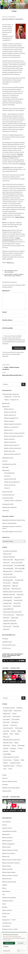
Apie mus (5, 778)
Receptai (4, 470)
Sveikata (16, 606)
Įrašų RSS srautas (7, 642)
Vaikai (6, 617)
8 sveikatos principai (10, 551)
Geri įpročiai (17, 275)
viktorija (13, 16)
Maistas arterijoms (9, 412)
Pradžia (4, 775)
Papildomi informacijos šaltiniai (11, 788)
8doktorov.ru (10, 262)
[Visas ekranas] (23, 682)
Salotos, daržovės (9, 485)
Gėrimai (6, 476)
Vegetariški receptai (10, 623)
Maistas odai (7, 430)
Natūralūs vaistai (9, 594)
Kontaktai (5, 784)
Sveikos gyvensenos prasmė (12, 612)
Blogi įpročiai (9, 274)
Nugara (20, 594)
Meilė (15, 586)
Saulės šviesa (6, 491)
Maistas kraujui (8, 421)
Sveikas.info (17, 4)
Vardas (4, 312)
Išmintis (7, 583)
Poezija (17, 597)
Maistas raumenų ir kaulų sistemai (13, 433)
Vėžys (16, 626)
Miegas (6, 588)
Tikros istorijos (8, 615)
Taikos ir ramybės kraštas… (9, 523)
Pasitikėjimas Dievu (11, 270)
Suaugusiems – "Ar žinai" (11, 396)
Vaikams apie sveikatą (8, 507)
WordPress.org (6, 648)
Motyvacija (16, 588)
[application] (14, 660)
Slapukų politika (6, 791)
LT (18, 950)
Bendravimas (8, 559)
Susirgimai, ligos (6, 495)
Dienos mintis (17, 562)
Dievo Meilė (19, 565)
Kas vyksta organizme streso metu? (12, 531)
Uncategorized (6, 504)
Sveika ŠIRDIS (8, 609)
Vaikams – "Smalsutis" (10, 399)
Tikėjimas (19, 615)
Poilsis (4, 467)
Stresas (17, 603)
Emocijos (18, 571)
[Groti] (4, 660)
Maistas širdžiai (8, 439)
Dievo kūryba (8, 565)
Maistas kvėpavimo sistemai (12, 424)
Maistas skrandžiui (9, 442)
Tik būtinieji (20, 943)
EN (21, 950)
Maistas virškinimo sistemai (12, 448)
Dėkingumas (7, 571)
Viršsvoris (7, 626)
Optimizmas (7, 597)
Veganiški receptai (9, 620)
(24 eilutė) (22, 163)
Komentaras (6, 290)
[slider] (23, 660)
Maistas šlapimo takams (10, 445)
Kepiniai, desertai (9, 479)
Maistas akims (8, 409)
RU (24, 950)
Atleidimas (7, 554)
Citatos (6, 562)
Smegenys (7, 603)
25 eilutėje (6, 167)
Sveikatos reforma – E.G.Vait (11, 500)
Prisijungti (5, 638)
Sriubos (6, 488)
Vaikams (14, 617)
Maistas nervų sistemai (10, 427)
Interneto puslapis (7, 328)
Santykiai (18, 600)
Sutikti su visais (9, 943)
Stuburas (7, 606)
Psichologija (7, 600)
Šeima (6, 629)
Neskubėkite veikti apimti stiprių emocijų (13, 520)
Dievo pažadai (18, 274)
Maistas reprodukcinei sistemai (12, 436)
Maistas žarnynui (8, 451)
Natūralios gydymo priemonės (12, 591)
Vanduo (4, 510)
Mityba (4, 406)
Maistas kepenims (9, 415)
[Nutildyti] (19, 660)
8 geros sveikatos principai (9, 781)
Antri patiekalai (8, 473)
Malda (15, 583)
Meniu (14, 11)
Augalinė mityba (9, 557)
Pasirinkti (6, 946)
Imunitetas (19, 580)
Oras (3, 461)
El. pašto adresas (7, 320)
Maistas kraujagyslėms (10, 418)
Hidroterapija (8, 580)
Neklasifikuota (6, 458)
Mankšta (4, 403)
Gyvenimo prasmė (9, 577)
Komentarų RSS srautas (8, 645)
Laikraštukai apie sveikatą (9, 394)
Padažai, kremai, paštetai (11, 482)
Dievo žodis (8, 275)
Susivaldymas (9, 272)
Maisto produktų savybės (11, 454)
